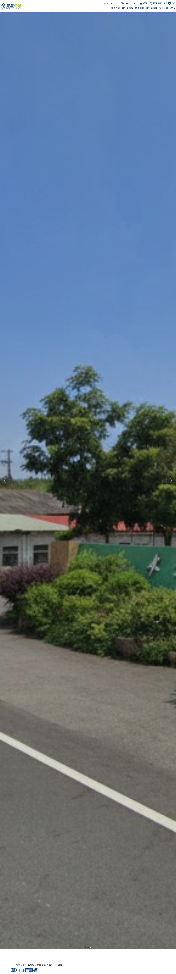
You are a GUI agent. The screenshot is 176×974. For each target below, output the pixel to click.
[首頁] (11, 6)
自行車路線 (127, 8)
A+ (165, 3)
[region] (88, 480)
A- (173, 3)
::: (99, 3)
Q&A (172, 8)
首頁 (18, 965)
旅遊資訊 (139, 8)
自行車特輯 (151, 8)
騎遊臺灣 (115, 8)
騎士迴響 (163, 8)
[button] (116, 3)
